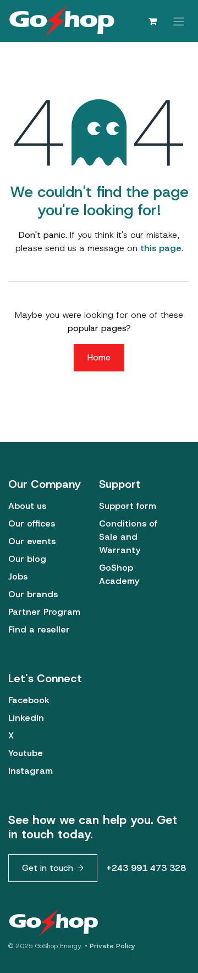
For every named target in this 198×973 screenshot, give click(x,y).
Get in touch (47, 868)
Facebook (29, 700)
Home (99, 357)
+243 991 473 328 (146, 868)
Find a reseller (39, 629)
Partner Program (44, 612)
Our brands (33, 594)
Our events (32, 541)
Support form (127, 506)
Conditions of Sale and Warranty (128, 537)
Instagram (30, 771)
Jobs (18, 576)
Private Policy (112, 946)
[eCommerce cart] (152, 21)
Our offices (31, 523)
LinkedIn (26, 718)
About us (27, 506)
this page (161, 248)
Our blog (27, 559)
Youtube (25, 753)
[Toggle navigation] (179, 20)
